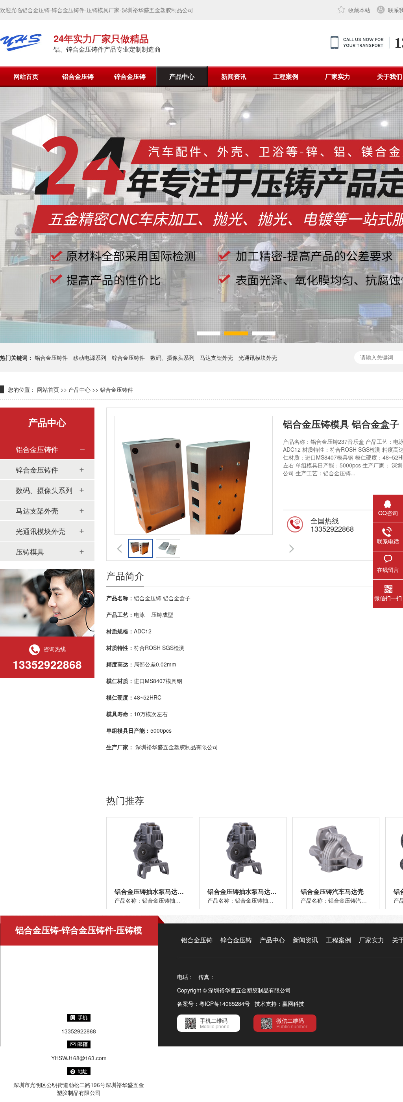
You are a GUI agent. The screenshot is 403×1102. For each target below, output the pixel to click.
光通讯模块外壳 (257, 357)
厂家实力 (337, 76)
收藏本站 (359, 10)
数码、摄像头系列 (172, 357)
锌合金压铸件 (128, 357)
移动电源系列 (89, 357)
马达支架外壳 (216, 357)
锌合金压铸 (130, 76)
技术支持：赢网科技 (279, 1003)
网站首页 (26, 76)
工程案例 (285, 76)
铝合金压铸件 (51, 357)
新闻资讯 (233, 76)
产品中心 (181, 76)
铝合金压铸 (78, 76)
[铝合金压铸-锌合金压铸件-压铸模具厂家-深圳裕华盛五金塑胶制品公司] (21, 43)
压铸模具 (30, 551)
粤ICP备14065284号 (224, 1003)
